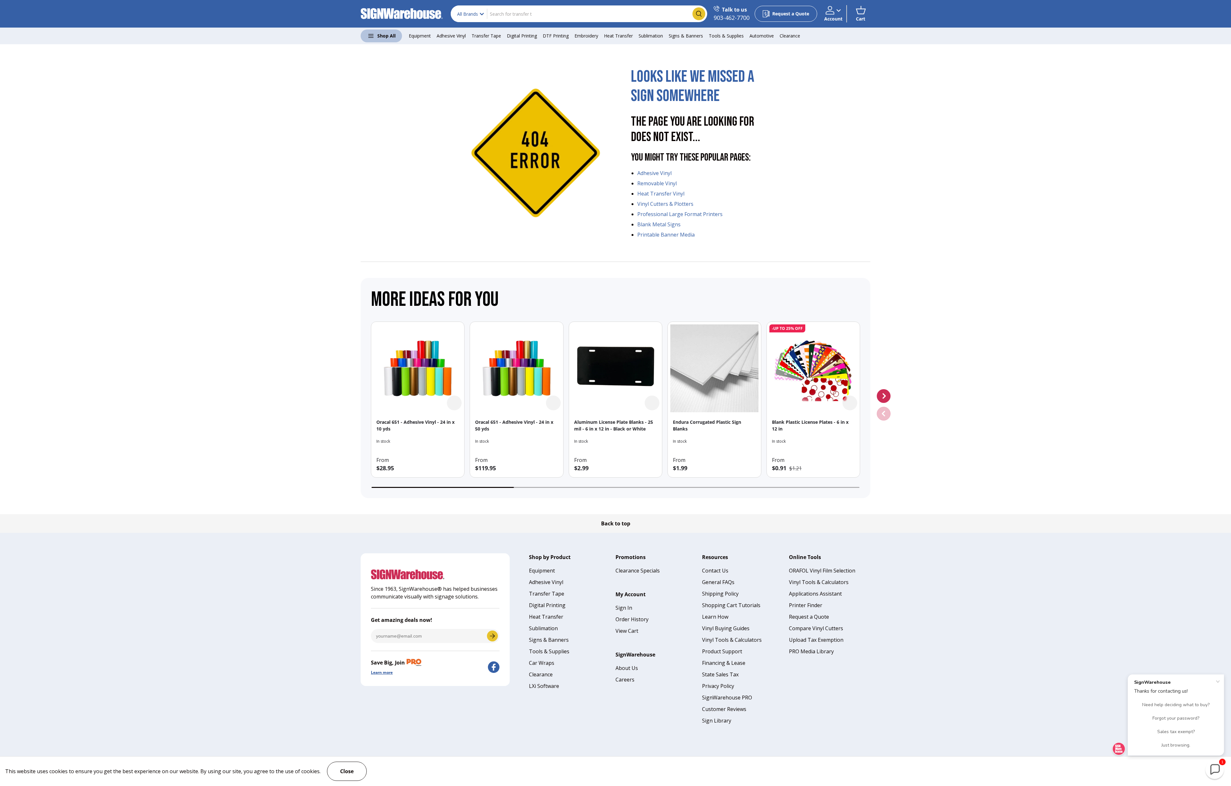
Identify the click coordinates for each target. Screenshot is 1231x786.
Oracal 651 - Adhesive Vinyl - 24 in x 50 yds (514, 425)
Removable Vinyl (657, 183)
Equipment (420, 36)
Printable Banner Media (666, 234)
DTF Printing (556, 36)
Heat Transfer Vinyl (660, 193)
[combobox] (579, 13)
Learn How (715, 616)
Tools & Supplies (726, 36)
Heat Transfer (618, 36)
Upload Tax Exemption (816, 639)
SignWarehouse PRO (727, 697)
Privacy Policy (718, 686)
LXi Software (544, 686)
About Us (627, 668)
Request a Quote (809, 616)
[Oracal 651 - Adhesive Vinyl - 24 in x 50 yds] (516, 368)
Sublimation (651, 36)
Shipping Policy (720, 593)
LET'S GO (492, 636)
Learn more (382, 672)
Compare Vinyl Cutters (816, 628)
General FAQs (718, 582)
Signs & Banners (686, 36)
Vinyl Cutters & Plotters (665, 203)
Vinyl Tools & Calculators (732, 639)
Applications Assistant (815, 593)
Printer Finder (805, 605)
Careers (625, 679)
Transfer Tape (486, 36)
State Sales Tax (720, 674)
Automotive (761, 36)
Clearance (790, 36)
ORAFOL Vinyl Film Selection (822, 570)
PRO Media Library (811, 651)
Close (347, 771)
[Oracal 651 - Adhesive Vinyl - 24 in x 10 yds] (418, 368)
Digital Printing (522, 36)
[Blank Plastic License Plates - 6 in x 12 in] (813, 368)
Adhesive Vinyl (451, 36)
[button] (860, 13)
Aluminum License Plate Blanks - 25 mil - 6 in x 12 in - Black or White (613, 425)
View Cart (627, 630)
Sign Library (716, 720)
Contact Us (715, 570)
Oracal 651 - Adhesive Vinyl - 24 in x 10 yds (415, 425)
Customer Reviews (724, 709)
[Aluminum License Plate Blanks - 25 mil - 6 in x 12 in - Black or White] (615, 368)
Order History (632, 619)
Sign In (624, 607)
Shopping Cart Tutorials (731, 605)
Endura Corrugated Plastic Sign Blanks (707, 425)
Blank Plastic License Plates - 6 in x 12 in (810, 425)
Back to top (615, 523)
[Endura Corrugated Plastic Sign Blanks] (714, 368)
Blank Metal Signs (659, 224)
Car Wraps (541, 662)
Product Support (722, 651)
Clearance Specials (638, 570)
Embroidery (586, 36)
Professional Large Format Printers (680, 214)
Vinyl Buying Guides (725, 628)
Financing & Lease (723, 662)
